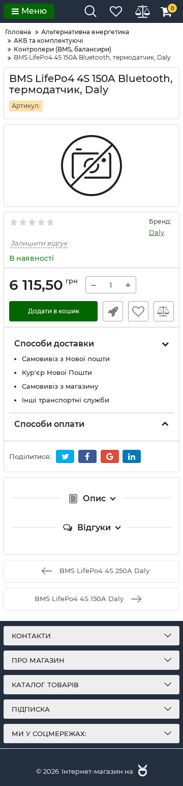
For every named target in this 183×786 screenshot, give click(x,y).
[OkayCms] (141, 771)
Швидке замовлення (113, 311)
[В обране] (138, 311)
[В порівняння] (164, 311)
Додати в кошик (53, 311)
